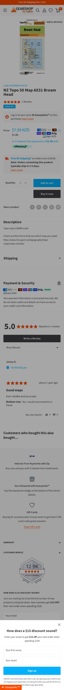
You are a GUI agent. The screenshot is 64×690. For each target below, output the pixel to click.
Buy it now (47, 194)
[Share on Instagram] (51, 207)
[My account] (44, 10)
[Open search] (38, 10)
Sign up (32, 671)
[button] (17, 102)
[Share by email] (58, 207)
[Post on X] (45, 207)
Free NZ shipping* (21, 158)
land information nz (15, 85)
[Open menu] (5, 10)
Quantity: (10, 183)
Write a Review (32, 338)
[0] (51, 10)
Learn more (28, 119)
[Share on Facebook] (32, 207)
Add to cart (47, 183)
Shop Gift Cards (32, 527)
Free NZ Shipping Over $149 (32, 2)
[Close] (59, 625)
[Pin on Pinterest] (38, 207)
